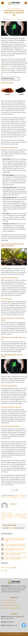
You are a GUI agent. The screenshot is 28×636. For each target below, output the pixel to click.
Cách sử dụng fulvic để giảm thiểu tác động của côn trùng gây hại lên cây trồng (15, 540)
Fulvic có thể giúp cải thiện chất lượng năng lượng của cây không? (15, 553)
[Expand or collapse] (18, 78)
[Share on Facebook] (11, 490)
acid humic (7, 66)
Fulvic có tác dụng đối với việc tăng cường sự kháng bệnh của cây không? (15, 544)
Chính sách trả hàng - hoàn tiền (11, 608)
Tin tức (3, 570)
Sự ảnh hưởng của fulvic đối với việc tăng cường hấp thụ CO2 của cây (15, 549)
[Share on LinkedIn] (16, 490)
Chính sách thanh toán (9, 603)
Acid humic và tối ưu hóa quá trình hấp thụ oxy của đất (20, 516)
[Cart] (25, 3)
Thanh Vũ (22, 19)
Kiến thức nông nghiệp (14, 8)
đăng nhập (11, 528)
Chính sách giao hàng (9, 600)
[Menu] (2, 3)
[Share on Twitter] (14, 490)
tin (18, 605)
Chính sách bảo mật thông (10, 605)
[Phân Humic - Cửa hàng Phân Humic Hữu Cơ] (14, 3)
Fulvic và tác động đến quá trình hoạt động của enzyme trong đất (15, 558)
